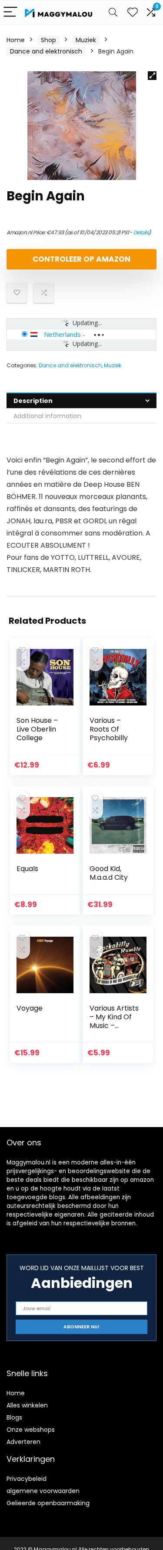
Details (141, 232)
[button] (152, 75)
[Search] (113, 12)
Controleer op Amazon (81, 259)
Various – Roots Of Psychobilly (109, 729)
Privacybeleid (27, 1478)
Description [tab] (33, 400)
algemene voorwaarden (43, 1491)
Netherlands (62, 334)
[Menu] (10, 12)
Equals (27, 869)
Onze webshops (31, 1429)
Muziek (86, 40)
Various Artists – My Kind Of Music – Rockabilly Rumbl (114, 1025)
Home (16, 40)
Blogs (14, 1417)
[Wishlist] (132, 12)
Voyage (30, 1008)
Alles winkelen (27, 1405)
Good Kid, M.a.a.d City (109, 873)
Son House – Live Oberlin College (37, 729)
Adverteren (23, 1441)
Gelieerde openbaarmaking (48, 1503)
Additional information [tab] (47, 416)
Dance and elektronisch (46, 51)
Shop (48, 40)
